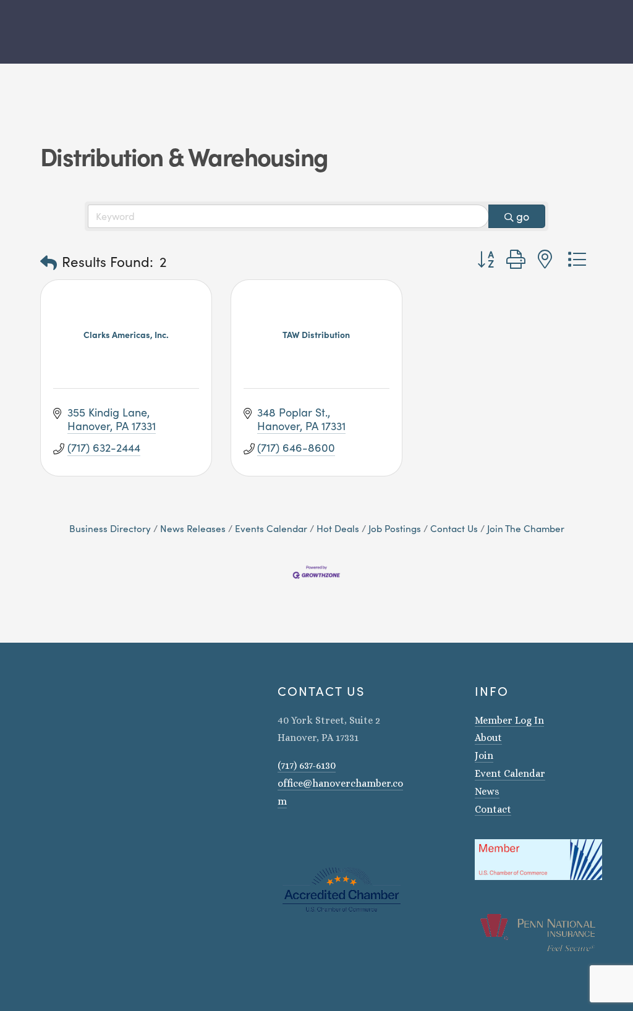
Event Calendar (510, 773)
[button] (48, 262)
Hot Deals (337, 528)
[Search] (35, 31)
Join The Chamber (525, 528)
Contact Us (454, 528)
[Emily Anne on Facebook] (299, 837)
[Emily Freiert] (315, 837)
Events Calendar (271, 528)
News (487, 791)
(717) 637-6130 (307, 765)
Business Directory (110, 528)
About (488, 737)
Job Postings (394, 528)
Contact (493, 809)
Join (484, 755)
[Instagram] (282, 837)
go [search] (522, 216)
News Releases (193, 528)
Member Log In (509, 720)
